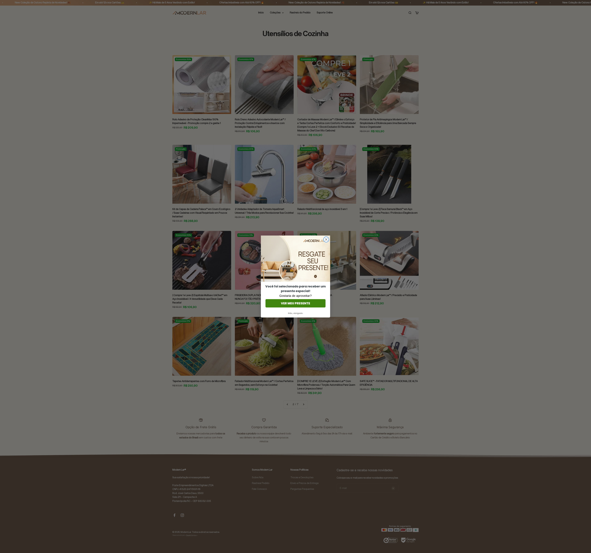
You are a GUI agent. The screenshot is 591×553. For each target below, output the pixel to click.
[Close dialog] (326, 239)
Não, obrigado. (295, 313)
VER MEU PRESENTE (295, 303)
